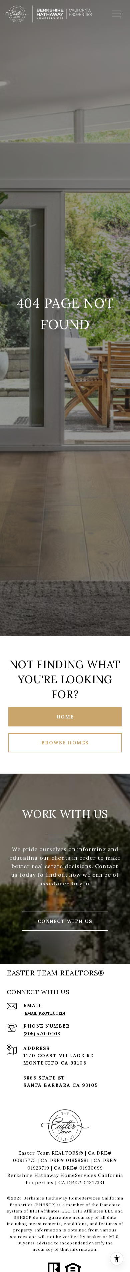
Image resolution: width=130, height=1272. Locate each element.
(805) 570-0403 (41, 1034)
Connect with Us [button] (65, 921)
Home (65, 717)
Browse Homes (65, 743)
